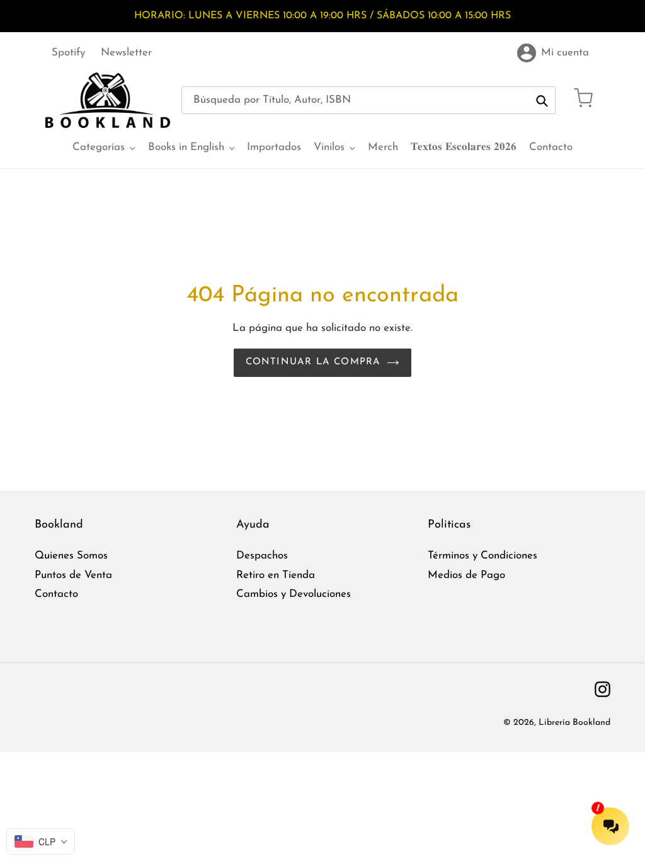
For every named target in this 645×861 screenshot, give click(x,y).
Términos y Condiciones (482, 555)
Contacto (56, 594)
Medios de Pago (466, 575)
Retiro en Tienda (275, 575)
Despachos (262, 555)
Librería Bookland (574, 722)
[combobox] (368, 100)
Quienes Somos (71, 555)
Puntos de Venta (73, 575)
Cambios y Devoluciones (293, 594)
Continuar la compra (313, 362)
